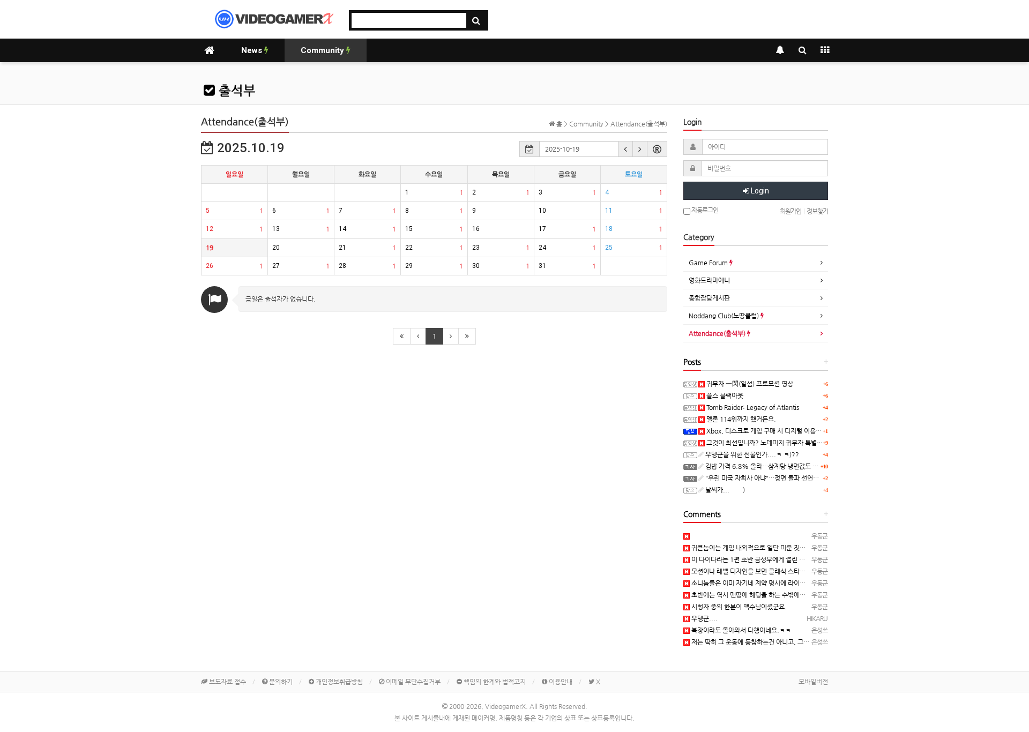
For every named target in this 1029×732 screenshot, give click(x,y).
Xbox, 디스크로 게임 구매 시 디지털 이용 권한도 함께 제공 (783, 431)
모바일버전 (813, 681)
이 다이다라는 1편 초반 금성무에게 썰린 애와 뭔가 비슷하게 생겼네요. (783, 559)
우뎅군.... (704, 618)
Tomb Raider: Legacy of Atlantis (752, 407)
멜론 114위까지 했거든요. (740, 419)
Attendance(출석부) (718, 333)
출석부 (235, 90)
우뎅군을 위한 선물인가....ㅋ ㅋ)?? (751, 454)
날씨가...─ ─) (724, 490)
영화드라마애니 (709, 280)
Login (759, 190)
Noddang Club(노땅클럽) (724, 315)
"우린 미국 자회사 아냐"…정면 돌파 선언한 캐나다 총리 (778, 478)
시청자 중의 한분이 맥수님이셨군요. (738, 606)
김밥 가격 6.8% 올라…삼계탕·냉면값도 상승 (764, 466)
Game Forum (709, 262)
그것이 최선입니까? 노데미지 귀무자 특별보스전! (771, 442)
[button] (625, 149)
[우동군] (686, 536)
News (252, 50)
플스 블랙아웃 (724, 395)
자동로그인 (704, 210)
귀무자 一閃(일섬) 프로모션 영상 (749, 383)
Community (323, 50)
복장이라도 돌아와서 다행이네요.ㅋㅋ (740, 630)
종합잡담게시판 (709, 298)
